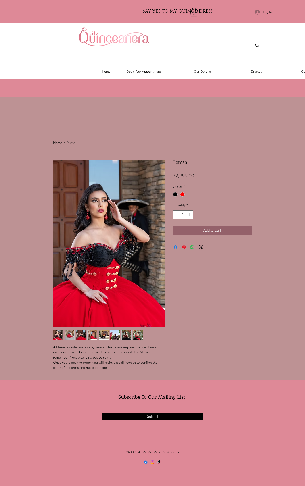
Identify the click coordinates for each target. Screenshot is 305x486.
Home (57, 142)
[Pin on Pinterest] (184, 247)
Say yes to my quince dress (178, 11)
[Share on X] (201, 247)
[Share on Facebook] (175, 247)
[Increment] (190, 215)
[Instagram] (152, 462)
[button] (194, 12)
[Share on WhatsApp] (192, 247)
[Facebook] (146, 462)
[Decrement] (176, 215)
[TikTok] (159, 462)
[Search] (257, 45)
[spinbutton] (183, 215)
